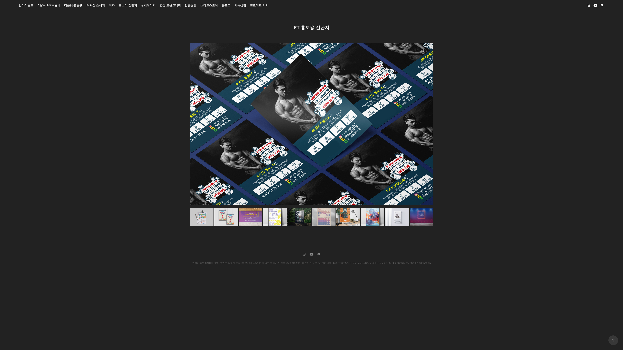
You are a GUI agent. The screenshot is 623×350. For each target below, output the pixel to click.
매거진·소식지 (95, 5)
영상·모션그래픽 (170, 5)
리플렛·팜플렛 (73, 5)
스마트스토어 (209, 5)
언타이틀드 (26, 5)
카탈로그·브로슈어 (48, 5)
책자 (112, 5)
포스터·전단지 (128, 5)
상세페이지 (148, 5)
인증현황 (190, 5)
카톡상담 (240, 5)
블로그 (226, 5)
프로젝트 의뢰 (259, 5)
